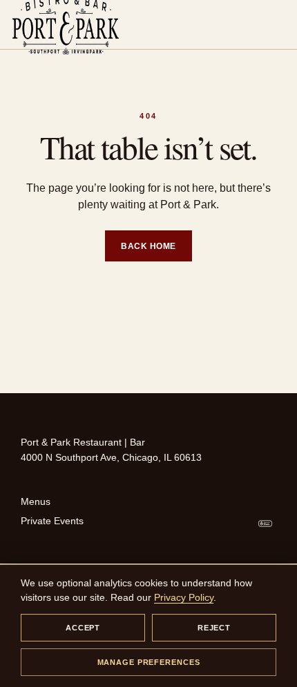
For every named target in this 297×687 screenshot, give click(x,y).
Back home (148, 246)
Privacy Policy (183, 597)
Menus (35, 501)
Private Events (52, 520)
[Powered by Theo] (265, 523)
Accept (83, 628)
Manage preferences (148, 662)
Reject (214, 628)
